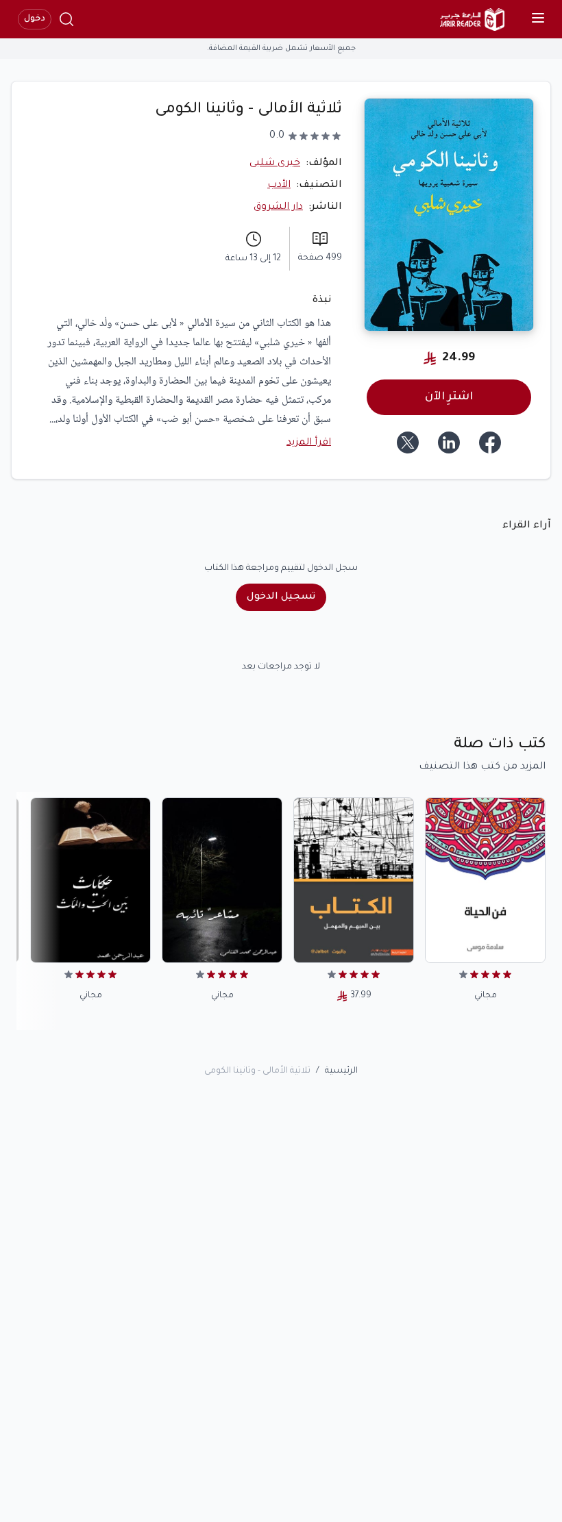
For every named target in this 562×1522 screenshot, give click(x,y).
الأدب (279, 185)
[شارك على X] (407, 442)
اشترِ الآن (449, 397)
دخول (34, 19)
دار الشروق (278, 207)
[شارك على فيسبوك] (490, 442)
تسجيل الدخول (281, 597)
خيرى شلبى (274, 163)
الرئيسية (341, 1071)
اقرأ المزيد (308, 443)
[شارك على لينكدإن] (448, 442)
